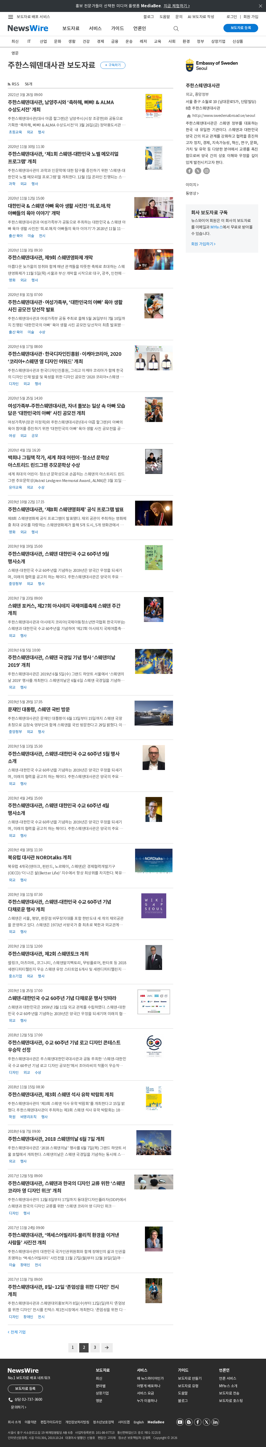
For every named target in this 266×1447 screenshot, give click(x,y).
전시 (42, 235)
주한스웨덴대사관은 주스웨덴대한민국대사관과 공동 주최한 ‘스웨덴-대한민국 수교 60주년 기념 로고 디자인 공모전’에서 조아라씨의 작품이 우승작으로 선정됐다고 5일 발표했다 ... (67, 1065)
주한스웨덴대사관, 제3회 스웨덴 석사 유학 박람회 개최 (60, 1094)
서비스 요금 (145, 1393)
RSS (15, 84)
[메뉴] (12, 17)
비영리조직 (28, 1117)
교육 (157, 41)
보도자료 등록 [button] (25, 1388)
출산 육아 (16, 235)
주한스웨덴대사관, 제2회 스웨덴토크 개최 (48, 954)
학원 (12, 1117)
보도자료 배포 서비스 (33, 16)
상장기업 (218, 41)
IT (29, 41)
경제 (100, 41)
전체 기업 (17, 1332)
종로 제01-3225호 (149, 1433)
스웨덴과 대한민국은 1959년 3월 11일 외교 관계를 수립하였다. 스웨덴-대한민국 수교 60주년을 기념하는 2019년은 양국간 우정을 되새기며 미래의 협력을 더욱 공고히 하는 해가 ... (67, 1014)
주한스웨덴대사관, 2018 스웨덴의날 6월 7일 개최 (56, 1139)
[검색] (176, 29)
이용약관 (31, 1422)
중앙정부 (15, 583)
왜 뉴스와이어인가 (150, 1378)
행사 (41, 132)
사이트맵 (124, 1422)
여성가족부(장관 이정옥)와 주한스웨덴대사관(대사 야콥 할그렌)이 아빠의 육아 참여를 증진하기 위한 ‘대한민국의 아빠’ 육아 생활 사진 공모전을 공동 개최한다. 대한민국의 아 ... (66, 429)
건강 (86, 41)
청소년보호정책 (103, 1422)
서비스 (95, 28)
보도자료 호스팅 (231, 1400)
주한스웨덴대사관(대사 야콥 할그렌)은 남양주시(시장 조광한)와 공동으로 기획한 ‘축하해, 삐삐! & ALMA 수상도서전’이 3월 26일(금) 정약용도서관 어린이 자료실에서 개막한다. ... (66, 125)
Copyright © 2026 (165, 1438)
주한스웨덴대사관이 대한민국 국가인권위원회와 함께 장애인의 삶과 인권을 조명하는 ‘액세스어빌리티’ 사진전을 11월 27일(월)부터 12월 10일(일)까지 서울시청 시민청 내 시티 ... (66, 1258)
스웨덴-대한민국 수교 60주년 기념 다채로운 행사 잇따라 (62, 998)
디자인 (14, 383)
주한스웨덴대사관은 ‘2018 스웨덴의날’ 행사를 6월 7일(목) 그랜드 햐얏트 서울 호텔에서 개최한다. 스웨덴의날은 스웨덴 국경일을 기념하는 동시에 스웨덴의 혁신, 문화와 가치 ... (67, 1154)
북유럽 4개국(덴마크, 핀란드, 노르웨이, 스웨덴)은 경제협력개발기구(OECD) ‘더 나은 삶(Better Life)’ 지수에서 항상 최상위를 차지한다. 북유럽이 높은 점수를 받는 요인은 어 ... (66, 873)
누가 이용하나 (147, 1400)
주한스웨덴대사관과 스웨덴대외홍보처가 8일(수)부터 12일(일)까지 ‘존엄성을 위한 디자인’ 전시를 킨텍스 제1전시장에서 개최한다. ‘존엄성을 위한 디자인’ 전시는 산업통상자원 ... (67, 1310)
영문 (14, 53)
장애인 (25, 1265)
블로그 (148, 16)
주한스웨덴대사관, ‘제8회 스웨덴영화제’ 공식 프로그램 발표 (66, 509)
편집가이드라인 (51, 1422)
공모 (34, 435)
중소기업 (15, 976)
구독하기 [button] (113, 65)
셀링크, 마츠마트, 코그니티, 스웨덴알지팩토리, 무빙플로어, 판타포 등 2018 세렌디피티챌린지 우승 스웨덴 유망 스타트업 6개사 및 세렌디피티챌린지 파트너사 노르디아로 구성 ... (67, 969)
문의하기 (18, 1407)
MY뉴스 (216, 227)
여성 (12, 435)
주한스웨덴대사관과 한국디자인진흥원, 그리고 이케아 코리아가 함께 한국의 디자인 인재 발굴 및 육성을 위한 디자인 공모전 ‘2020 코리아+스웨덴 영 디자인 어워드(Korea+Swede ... (65, 377)
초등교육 (15, 132)
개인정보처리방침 (77, 1422)
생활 (71, 41)
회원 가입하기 (203, 244)
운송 (128, 41)
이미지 (191, 184)
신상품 (237, 41)
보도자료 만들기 (190, 1378)
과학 (12, 184)
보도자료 (70, 28)
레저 (143, 41)
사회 (171, 41)
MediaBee (156, 1422)
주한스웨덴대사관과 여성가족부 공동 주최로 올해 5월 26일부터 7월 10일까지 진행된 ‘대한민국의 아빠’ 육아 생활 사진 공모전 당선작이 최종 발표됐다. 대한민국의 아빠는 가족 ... (66, 325)
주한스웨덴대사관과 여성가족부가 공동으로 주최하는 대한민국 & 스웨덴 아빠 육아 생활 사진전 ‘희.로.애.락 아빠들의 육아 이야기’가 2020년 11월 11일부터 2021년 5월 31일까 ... (67, 229)
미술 (31, 235)
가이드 (117, 28)
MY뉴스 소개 (228, 1386)
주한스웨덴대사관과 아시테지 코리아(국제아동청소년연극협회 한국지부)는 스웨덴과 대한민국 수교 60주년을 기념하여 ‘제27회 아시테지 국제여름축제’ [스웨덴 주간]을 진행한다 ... (67, 629)
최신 (14, 41)
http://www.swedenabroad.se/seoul (223, 115)
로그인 (232, 16)
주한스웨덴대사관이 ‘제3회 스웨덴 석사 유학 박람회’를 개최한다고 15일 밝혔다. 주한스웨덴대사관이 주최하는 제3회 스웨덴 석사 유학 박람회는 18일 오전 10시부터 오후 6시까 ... (66, 1110)
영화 (12, 280)
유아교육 (15, 487)
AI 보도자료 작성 (201, 16)
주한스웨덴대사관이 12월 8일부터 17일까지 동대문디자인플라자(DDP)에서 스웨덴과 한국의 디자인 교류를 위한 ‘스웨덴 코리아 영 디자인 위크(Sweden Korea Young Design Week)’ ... (67, 1206)
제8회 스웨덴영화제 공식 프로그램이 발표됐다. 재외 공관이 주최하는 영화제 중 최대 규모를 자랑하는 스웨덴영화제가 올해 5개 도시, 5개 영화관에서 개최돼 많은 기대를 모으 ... (67, 525)
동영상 (191, 193)
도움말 (164, 16)
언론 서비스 (227, 1378)
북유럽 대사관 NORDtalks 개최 (39, 857)
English (139, 1422)
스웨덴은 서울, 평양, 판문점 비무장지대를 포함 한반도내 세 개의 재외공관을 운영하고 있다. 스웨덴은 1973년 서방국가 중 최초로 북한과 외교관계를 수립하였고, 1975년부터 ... (66, 925)
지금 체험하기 (177, 5)
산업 (43, 41)
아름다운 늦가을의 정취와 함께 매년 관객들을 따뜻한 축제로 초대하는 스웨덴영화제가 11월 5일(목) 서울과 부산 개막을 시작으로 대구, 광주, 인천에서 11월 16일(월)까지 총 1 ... (66, 273)
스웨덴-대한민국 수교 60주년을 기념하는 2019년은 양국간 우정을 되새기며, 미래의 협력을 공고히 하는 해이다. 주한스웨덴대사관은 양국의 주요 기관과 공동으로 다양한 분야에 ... (65, 577)
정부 (200, 41)
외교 (30, 132)
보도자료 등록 (241, 27)
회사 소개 (14, 1422)
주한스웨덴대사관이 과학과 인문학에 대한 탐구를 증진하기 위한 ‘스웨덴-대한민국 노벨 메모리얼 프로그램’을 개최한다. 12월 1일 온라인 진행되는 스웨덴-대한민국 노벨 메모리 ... (66, 177)
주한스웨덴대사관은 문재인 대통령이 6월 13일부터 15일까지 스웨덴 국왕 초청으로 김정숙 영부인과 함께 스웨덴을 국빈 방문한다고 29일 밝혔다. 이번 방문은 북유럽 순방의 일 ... (67, 725)
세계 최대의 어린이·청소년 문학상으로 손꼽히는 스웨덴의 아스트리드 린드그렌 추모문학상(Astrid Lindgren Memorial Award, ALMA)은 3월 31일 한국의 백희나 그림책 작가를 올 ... (67, 481)
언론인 (139, 28)
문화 (57, 41)
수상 (42, 332)
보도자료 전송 (229, 1393)
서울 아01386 (37, 1438)
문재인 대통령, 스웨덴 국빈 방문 (39, 709)
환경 (186, 41)
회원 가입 (250, 16)
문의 (178, 16)
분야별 (101, 1386)
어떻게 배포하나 (149, 1386)
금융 (114, 41)
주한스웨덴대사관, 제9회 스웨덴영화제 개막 (50, 257)
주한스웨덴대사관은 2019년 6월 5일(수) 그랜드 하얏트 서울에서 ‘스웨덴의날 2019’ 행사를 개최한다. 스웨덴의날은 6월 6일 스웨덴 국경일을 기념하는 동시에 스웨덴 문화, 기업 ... (66, 680)
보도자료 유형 (188, 1386)
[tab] (114, 1370)
